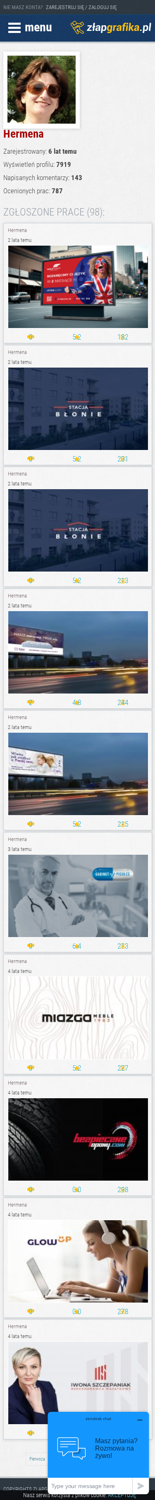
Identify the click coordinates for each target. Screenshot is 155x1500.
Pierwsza (37, 1459)
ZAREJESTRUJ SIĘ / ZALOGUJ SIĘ (81, 7)
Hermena (17, 230)
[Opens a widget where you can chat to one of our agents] (98, 1453)
